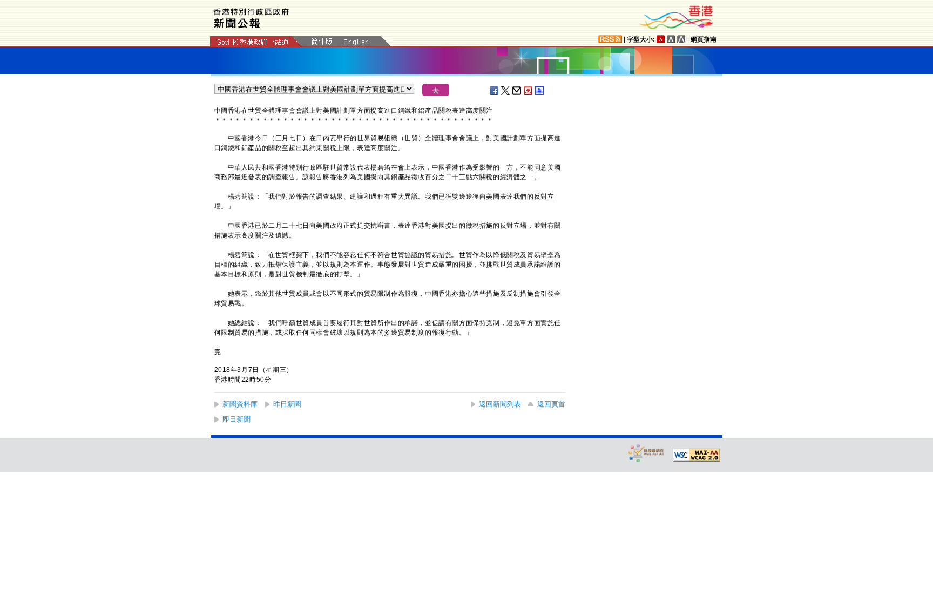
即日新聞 (236, 419)
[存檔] (528, 90)
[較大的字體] (671, 39)
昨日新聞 (287, 404)
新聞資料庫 (240, 404)
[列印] (540, 90)
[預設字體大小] (661, 39)
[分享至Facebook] (494, 90)
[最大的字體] (681, 39)
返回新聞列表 (500, 404)
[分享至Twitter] (506, 90)
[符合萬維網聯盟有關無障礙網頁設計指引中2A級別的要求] (696, 455)
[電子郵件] (517, 90)
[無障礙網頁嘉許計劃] (646, 452)
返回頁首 (551, 404)
